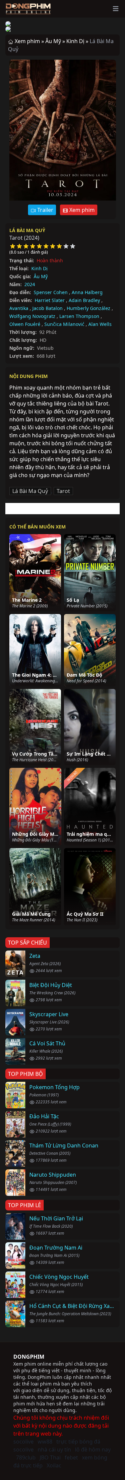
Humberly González (88, 308)
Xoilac (54, 1465)
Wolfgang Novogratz (32, 316)
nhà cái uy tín (54, 1449)
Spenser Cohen (51, 292)
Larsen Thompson (79, 316)
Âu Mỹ (41, 276)
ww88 (45, 1441)
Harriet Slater (50, 300)
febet (71, 1457)
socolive (23, 1441)
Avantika (18, 308)
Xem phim (81, 210)
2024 (29, 284)
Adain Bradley (84, 300)
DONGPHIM (28, 1356)
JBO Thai (50, 1457)
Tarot (63, 491)
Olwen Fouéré (24, 324)
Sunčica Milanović (64, 324)
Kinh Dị (39, 268)
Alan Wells (100, 324)
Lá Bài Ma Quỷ (27, 230)
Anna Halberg (87, 292)
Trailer (44, 210)
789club (26, 1457)
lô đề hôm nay (93, 1449)
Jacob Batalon (47, 308)
